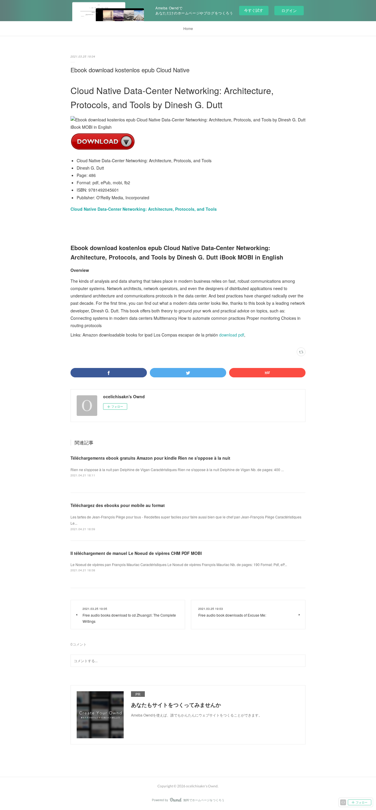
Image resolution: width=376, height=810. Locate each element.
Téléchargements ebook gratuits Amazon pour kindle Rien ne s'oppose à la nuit (150, 458)
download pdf (231, 335)
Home (188, 28)
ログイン (289, 10)
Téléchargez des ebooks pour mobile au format (117, 505)
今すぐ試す (253, 10)
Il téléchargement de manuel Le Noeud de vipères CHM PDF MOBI (136, 553)
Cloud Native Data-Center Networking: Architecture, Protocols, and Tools (143, 209)
